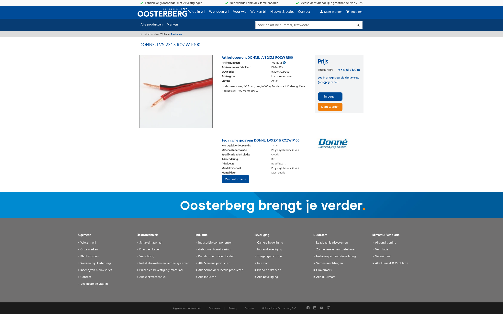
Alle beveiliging (267, 277)
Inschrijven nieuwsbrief (96, 270)
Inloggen (357, 12)
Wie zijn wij (196, 12)
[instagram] (328, 308)
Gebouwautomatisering (214, 249)
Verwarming (383, 256)
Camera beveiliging (270, 242)
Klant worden (333, 12)
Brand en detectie (269, 270)
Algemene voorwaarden (187, 308)
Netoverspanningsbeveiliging (336, 256)
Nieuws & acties (282, 12)
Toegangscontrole (269, 256)
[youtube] (322, 308)
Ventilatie (381, 249)
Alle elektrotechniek (152, 277)
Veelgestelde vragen (94, 284)
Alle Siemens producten (214, 263)
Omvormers (324, 270)
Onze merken (89, 249)
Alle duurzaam (325, 277)
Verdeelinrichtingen (329, 263)
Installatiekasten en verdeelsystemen (164, 263)
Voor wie (239, 12)
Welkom (164, 34)
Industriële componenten (215, 242)
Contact (304, 12)
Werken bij (258, 12)
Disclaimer (215, 308)
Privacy (233, 308)
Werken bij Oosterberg (95, 263)
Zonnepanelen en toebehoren (336, 249)
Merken (172, 24)
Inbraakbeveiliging (269, 249)
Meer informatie (235, 179)
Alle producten (151, 24)
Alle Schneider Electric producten (220, 270)
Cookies (249, 308)
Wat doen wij (219, 12)
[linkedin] (315, 308)
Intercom (263, 263)
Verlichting (146, 256)
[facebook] (308, 308)
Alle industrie (207, 277)
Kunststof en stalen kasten (216, 256)
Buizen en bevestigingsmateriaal (161, 270)
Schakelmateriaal (150, 242)
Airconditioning (385, 242)
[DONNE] (339, 144)
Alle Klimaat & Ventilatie (391, 263)
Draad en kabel (149, 249)
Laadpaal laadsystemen (332, 242)
